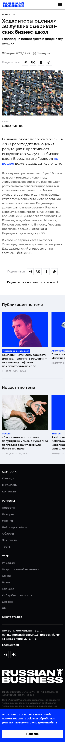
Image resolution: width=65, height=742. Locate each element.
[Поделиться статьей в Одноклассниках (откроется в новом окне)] (41, 62)
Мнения (7, 521)
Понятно (32, 734)
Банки (6, 576)
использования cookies (19, 718)
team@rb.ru (10, 645)
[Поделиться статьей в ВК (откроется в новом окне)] (33, 62)
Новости (8, 14)
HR (4, 608)
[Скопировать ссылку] (49, 62)
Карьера (8, 589)
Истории (8, 514)
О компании (10, 485)
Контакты (9, 491)
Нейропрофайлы (14, 527)
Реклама (8, 563)
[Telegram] (5, 654)
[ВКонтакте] (13, 654)
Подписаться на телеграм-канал (31, 282)
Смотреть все (12, 617)
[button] (60, 4)
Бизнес (7, 582)
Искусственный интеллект (21, 569)
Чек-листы (10, 540)
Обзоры (8, 533)
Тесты (6, 546)
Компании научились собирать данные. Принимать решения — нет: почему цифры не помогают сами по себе (24, 361)
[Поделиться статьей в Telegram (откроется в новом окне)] (25, 62)
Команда (8, 478)
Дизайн (7, 602)
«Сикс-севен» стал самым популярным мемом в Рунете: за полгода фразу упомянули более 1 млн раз (25, 443)
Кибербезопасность (17, 595)
